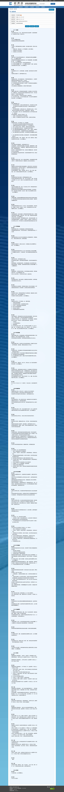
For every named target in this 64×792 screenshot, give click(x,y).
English (54, 0)
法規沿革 (36, 26)
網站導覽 (41, 0)
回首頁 (50, 0)
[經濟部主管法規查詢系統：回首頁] (16, 2)
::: (38, 0)
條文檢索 (32, 26)
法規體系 (26, 7)
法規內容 (27, 26)
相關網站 (43, 7)
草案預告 (37, 7)
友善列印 (52, 9)
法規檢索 (32, 7)
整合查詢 (52, 3)
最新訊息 (21, 7)
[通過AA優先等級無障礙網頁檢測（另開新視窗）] (52, 788)
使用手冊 (46, 0)
